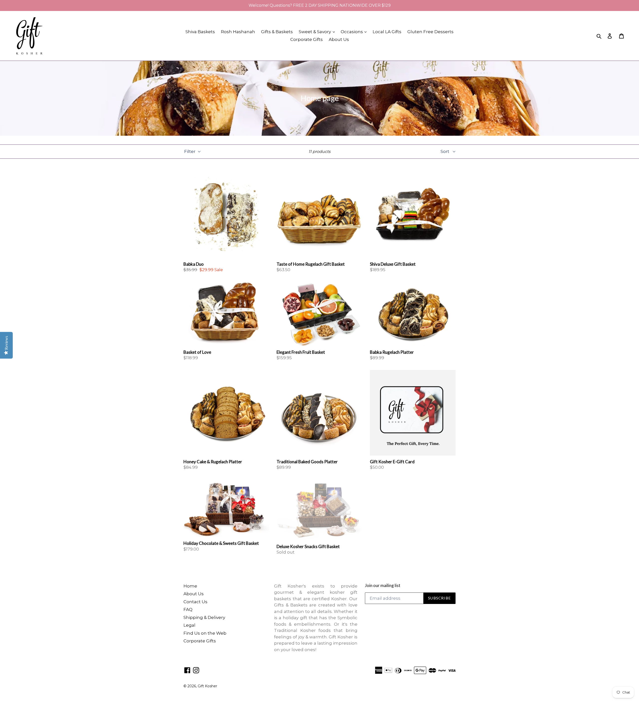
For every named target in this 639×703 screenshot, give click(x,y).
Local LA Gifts (387, 31)
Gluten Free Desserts (430, 31)
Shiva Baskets (200, 31)
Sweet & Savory (315, 31)
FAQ (187, 609)
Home (190, 586)
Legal (189, 625)
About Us (339, 39)
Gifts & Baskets (277, 31)
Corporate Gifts (306, 39)
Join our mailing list (382, 585)
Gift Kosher (207, 686)
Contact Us (195, 601)
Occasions (352, 31)
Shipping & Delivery (204, 617)
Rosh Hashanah (238, 31)
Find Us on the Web (204, 633)
